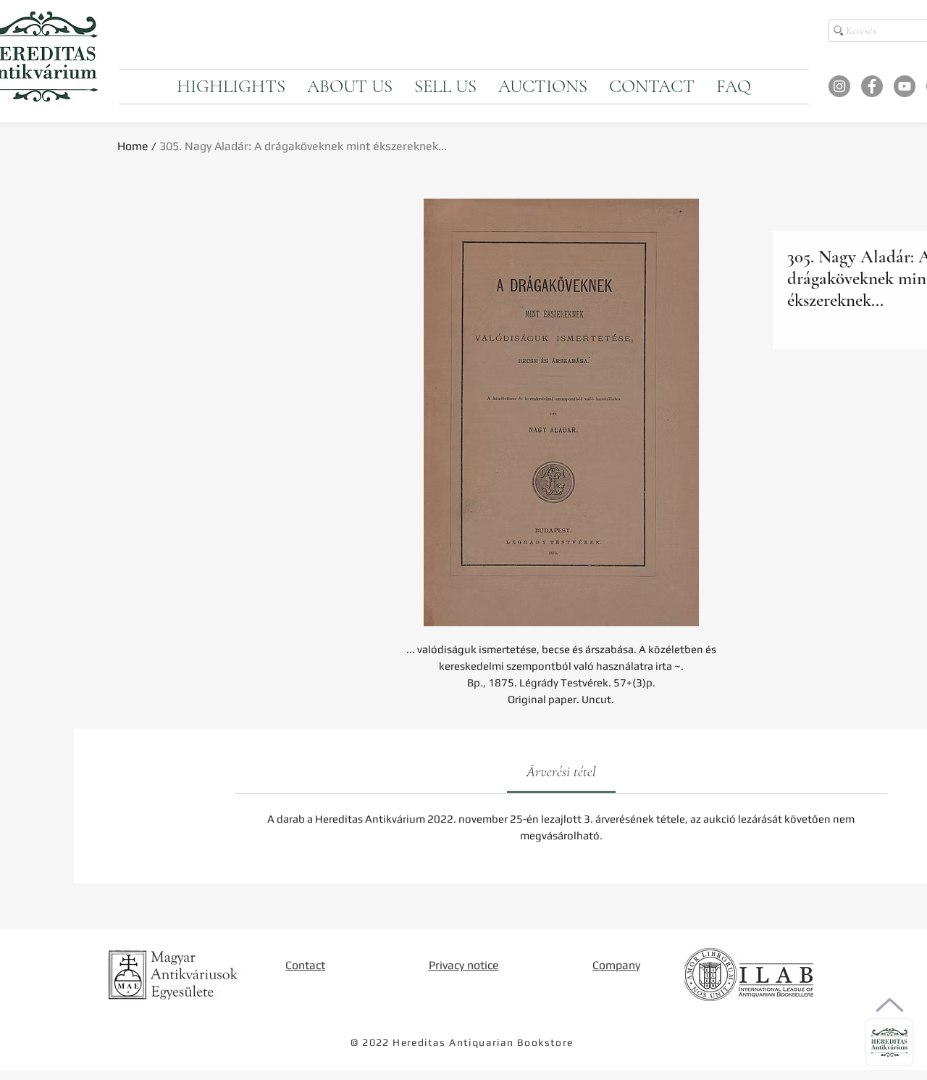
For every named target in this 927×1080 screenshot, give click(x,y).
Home (132, 146)
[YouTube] (904, 86)
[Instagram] (839, 86)
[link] (561, 772)
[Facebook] (872, 86)
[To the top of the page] (890, 1005)
